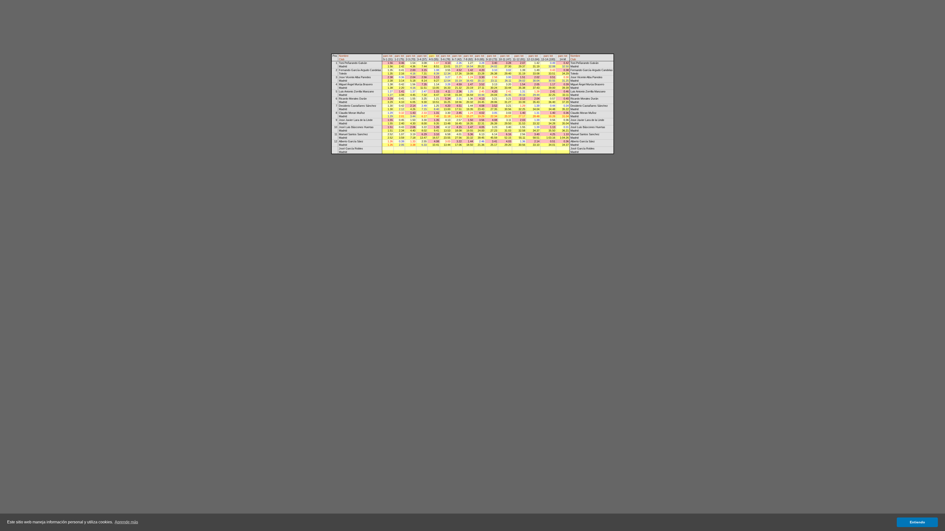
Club (341, 59)
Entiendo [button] (917, 522)
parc (386, 55)
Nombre (343, 55)
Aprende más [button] (126, 522)
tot (390, 55)
